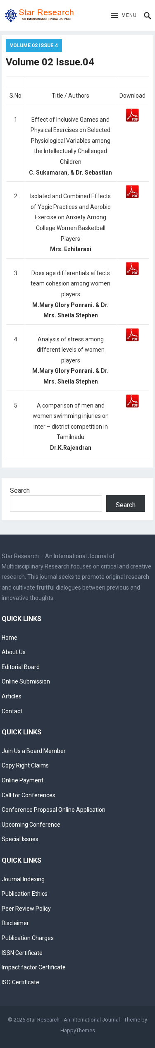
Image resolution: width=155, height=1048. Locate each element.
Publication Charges (28, 938)
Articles (11, 696)
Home (9, 637)
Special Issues (20, 839)
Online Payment (22, 780)
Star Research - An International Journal (73, 1020)
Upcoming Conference (31, 824)
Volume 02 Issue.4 (34, 45)
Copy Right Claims (25, 765)
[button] (124, 16)
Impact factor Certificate (34, 967)
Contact (12, 711)
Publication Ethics (25, 893)
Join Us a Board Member (34, 751)
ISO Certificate (20, 982)
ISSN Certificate (22, 953)
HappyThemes (77, 1030)
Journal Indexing (23, 879)
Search (20, 490)
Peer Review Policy (26, 908)
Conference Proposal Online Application (53, 809)
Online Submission (26, 681)
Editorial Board (21, 667)
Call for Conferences (28, 795)
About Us (14, 652)
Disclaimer (15, 923)
